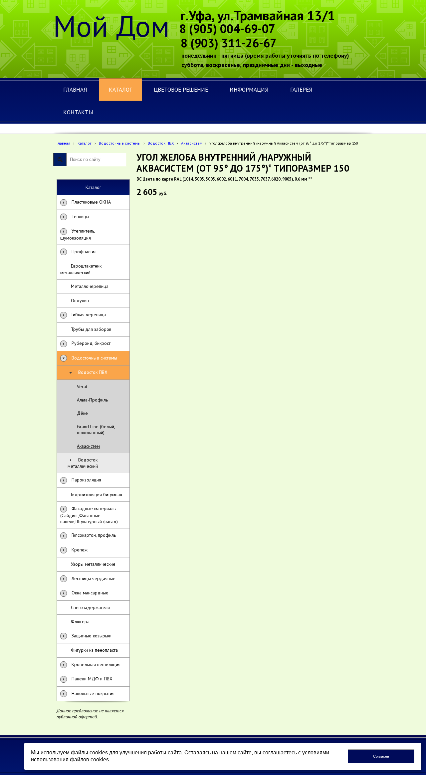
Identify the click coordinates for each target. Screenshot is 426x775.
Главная (63, 143)
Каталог (85, 143)
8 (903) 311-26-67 (229, 43)
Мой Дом (111, 26)
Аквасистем (191, 143)
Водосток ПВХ (161, 143)
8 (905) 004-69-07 (227, 28)
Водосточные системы (119, 143)
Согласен (381, 756)
